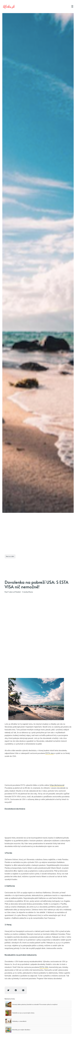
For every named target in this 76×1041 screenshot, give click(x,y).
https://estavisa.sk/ (57, 785)
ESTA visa (49, 753)
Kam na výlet (10, 556)
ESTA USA (43, 967)
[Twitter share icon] (8, 990)
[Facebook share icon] (15, 990)
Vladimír (18, 592)
